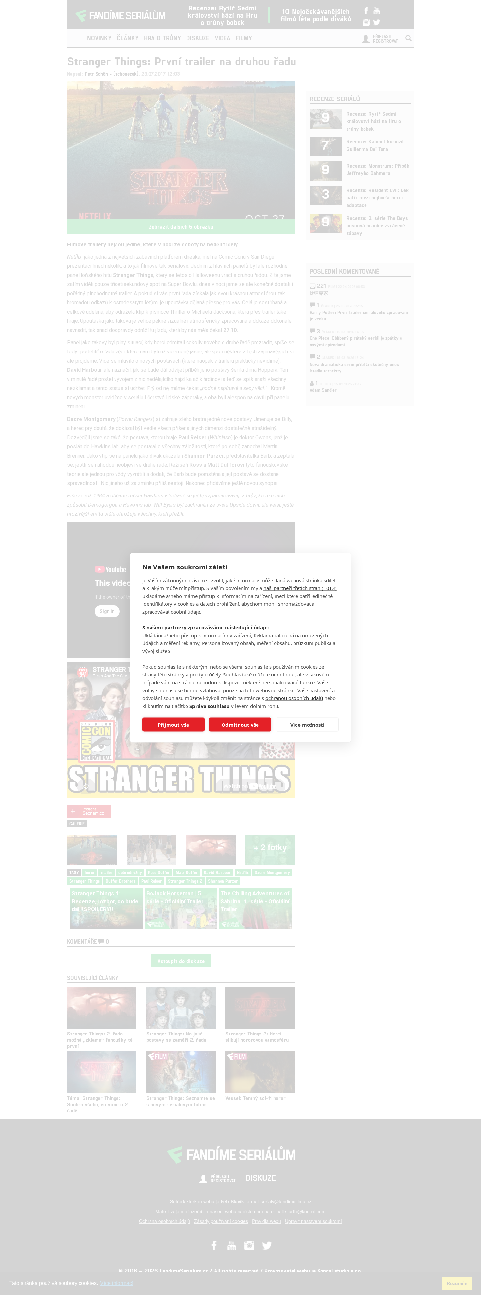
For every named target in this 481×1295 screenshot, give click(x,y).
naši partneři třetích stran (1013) (300, 588)
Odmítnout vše (240, 724)
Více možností (307, 724)
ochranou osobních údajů (294, 697)
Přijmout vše (173, 724)
